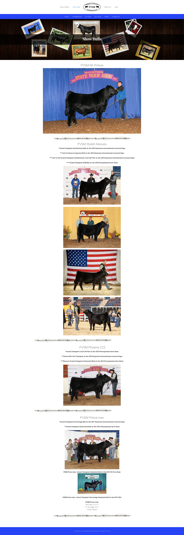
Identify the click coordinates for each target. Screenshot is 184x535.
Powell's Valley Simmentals (91, 531)
